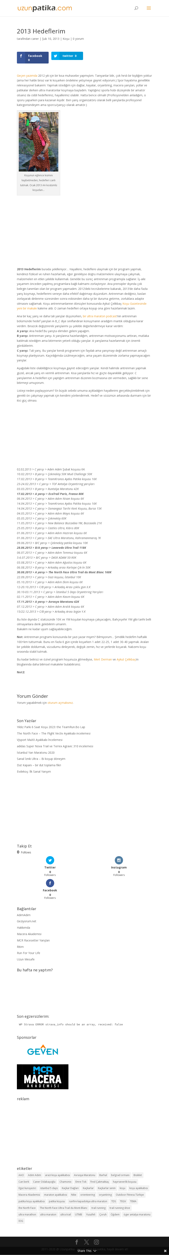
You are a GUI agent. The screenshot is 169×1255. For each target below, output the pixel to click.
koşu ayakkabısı (138, 1188)
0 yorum (78, 39)
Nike (73, 1194)
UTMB (78, 1214)
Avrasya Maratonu (84, 1175)
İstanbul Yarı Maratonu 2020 (36, 752)
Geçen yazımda (27, 76)
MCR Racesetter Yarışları (33, 940)
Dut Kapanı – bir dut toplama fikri (39, 765)
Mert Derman (103, 659)
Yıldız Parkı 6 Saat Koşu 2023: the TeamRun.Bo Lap (51, 727)
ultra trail (65, 1214)
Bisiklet (138, 1175)
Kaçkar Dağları (70, 1188)
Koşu (66, 39)
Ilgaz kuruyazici (27, 1188)
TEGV (123, 1201)
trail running (99, 1208)
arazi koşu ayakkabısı (57, 1175)
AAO (21, 1175)
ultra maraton (48, 1214)
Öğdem (115, 1214)
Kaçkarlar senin (107, 1188)
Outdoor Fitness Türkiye (130, 1194)
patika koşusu (57, 1201)
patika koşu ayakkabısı (32, 1201)
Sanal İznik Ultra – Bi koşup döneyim (41, 759)
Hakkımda (23, 927)
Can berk (24, 1181)
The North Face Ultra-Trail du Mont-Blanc (63, 1208)
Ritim (20, 947)
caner (35, 39)
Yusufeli (90, 1214)
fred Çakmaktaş (99, 1181)
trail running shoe (120, 1208)
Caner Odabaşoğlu (44, 1181)
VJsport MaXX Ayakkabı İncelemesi (39, 740)
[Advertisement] (84, 228)
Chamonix (65, 1181)
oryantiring (105, 1194)
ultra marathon (27, 1214)
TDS (113, 1201)
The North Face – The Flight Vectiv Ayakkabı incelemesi (53, 733)
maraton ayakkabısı (55, 1194)
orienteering (87, 1194)
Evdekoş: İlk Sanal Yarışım (34, 771)
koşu (122, 1188)
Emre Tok (80, 1181)
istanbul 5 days (49, 1188)
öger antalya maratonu (137, 1214)
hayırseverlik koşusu (124, 1181)
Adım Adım (34, 1175)
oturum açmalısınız (60, 703)
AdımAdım (24, 915)
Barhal (103, 1175)
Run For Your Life (28, 953)
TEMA (133, 1201)
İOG (21, 1221)
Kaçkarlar (88, 1188)
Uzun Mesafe (26, 959)
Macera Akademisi (29, 934)
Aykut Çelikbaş (126, 659)
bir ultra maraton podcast (100, 316)
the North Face (27, 1208)
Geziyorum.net (26, 921)
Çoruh (103, 1214)
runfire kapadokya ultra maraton (88, 1201)
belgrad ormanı (120, 1175)
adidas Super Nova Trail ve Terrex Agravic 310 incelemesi (55, 746)
